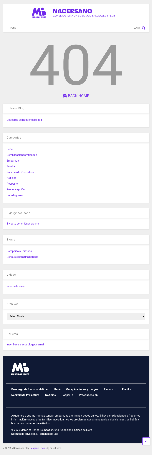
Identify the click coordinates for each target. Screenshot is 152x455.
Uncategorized (15, 195)
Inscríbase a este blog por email (25, 344)
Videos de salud (16, 286)
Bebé (10, 149)
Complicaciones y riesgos (22, 154)
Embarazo (13, 160)
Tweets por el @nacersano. (23, 223)
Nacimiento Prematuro (20, 172)
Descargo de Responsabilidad (24, 119)
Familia (11, 166)
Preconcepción (16, 189)
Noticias (11, 177)
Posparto (12, 183)
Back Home (78, 96)
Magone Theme (39, 448)
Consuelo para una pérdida (22, 256)
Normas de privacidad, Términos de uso (34, 433)
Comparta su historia (19, 251)
